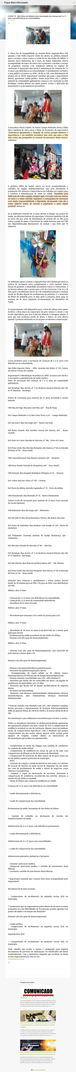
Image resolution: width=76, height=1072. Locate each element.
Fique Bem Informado (16, 2)
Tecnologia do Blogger (39, 1070)
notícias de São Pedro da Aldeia (16, 959)
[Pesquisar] (30, 2)
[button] (9, 23)
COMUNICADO (23, 997)
